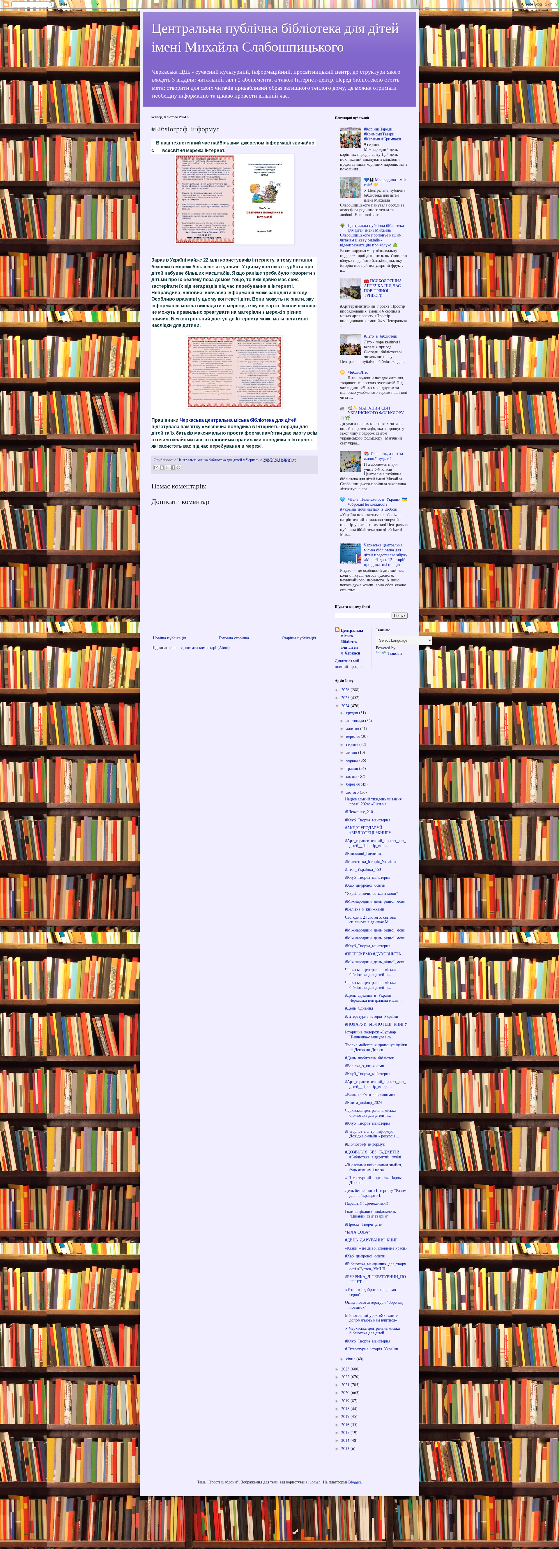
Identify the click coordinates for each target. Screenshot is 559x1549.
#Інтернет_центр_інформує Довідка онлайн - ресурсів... (372, 1133)
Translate (395, 653)
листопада (355, 720)
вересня (353, 736)
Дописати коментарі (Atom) (205, 647)
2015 (346, 1432)
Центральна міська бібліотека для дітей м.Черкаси (352, 641)
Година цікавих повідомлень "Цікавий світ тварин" (370, 1213)
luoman (314, 1482)
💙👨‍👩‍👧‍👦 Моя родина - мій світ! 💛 (385, 182)
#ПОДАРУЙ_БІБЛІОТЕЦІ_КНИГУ (376, 1024)
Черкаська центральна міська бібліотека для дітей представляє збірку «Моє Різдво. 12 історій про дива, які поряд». (385, 554)
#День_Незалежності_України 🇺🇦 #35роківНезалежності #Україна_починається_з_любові (373, 504)
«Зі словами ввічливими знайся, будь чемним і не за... (373, 1167)
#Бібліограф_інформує (365, 1144)
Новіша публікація (169, 638)
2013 (346, 1448)
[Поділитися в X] (167, 467)
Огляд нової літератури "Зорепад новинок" (374, 1304)
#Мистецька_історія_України (370, 861)
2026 (346, 689)
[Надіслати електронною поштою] (156, 467)
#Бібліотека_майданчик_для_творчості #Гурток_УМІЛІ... (375, 1266)
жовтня (353, 728)
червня (352, 760)
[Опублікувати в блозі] (162, 467)
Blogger (354, 1482)
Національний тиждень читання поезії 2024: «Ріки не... (373, 801)
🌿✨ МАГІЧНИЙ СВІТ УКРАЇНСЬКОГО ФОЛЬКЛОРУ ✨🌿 (372, 413)
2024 (346, 705)
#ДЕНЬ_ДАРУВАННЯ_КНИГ (371, 1240)
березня (353, 784)
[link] (238, 420)
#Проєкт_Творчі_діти (364, 1224)
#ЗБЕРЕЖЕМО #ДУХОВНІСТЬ (373, 954)
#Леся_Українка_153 (363, 869)
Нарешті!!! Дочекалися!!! (367, 1203)
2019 (346, 1400)
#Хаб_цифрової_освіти (365, 885)
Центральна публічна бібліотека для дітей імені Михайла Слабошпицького (275, 36)
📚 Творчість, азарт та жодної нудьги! (383, 456)
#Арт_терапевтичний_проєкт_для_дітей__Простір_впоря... (375, 843)
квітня (352, 776)
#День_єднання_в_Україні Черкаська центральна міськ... (373, 997)
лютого (353, 792)
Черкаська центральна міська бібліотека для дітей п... (370, 972)
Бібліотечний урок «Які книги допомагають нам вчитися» (372, 1317)
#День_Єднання (359, 1008)
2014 (346, 1440)
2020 (346, 1392)
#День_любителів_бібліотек (369, 1058)
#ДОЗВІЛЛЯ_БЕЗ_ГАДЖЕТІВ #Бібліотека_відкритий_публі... (375, 1154)
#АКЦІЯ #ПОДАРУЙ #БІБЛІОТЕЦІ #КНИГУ (368, 830)
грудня (352, 712)
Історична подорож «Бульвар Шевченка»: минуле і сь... (370, 1034)
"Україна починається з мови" (371, 893)
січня (351, 1358)
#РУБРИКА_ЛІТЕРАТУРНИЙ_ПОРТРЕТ (375, 1279)
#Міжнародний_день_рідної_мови (375, 901)
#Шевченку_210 (359, 811)
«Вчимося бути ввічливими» (370, 1094)
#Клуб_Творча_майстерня (367, 820)
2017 (346, 1416)
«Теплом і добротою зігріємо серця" (370, 1292)
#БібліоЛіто (358, 372)
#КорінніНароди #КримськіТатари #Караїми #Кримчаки (382, 134)
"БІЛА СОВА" (357, 1232)
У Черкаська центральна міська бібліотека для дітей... (372, 1330)
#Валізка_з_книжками (364, 909)
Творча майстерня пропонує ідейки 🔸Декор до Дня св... (376, 1047)
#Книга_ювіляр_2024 (363, 1102)
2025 (346, 697)
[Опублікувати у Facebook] (173, 467)
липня (352, 752)
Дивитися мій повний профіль (349, 663)
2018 (346, 1408)
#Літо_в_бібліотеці (380, 336)
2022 (346, 1376)
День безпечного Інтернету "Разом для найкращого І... (375, 1193)
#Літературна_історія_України (371, 1016)
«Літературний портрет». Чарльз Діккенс (373, 1180)
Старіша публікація (299, 638)
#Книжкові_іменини (363, 853)
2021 (346, 1384)
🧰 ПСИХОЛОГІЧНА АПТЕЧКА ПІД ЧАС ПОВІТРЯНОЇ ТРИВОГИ (383, 288)
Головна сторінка (234, 638)
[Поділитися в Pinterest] (178, 467)
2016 (346, 1424)
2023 (346, 1369)
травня (352, 768)
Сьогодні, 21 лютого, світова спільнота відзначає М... (370, 919)
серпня (352, 744)
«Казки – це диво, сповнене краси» (376, 1248)
